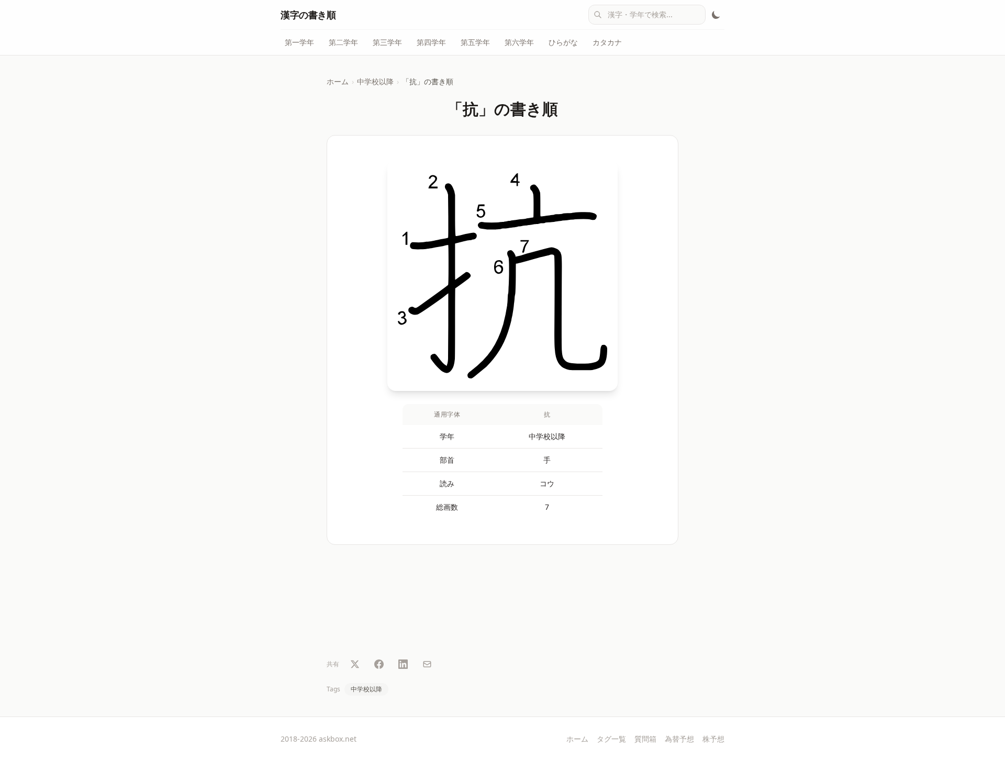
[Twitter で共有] (354, 664)
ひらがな (563, 42)
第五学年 (475, 42)
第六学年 (519, 42)
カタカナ (607, 42)
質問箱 (645, 739)
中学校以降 (375, 81)
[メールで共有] (427, 664)
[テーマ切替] (716, 14)
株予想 (713, 739)
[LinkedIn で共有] (403, 664)
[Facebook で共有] (378, 664)
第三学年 (387, 42)
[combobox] (647, 15)
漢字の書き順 (308, 14)
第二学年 (343, 42)
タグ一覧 (611, 739)
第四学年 (431, 42)
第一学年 (299, 42)
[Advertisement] (502, 603)
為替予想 (679, 739)
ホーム (338, 81)
